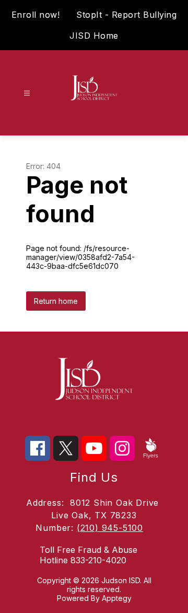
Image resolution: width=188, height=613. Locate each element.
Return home (56, 301)
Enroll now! (35, 14)
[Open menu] (27, 93)
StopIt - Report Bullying (126, 14)
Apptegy (117, 598)
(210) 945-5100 (110, 528)
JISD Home (94, 35)
